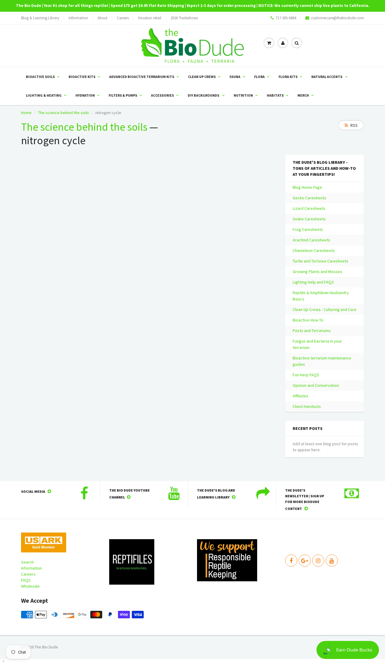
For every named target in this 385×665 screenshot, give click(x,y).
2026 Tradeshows (184, 17)
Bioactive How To (308, 320)
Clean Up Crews (202, 76)
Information (78, 17)
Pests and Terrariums (312, 330)
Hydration (85, 95)
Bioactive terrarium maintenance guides (322, 361)
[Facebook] (291, 561)
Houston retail (149, 17)
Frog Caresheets (308, 229)
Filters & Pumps (123, 95)
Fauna (234, 76)
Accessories (162, 95)
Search (27, 562)
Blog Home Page (307, 187)
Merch (303, 95)
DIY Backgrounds (204, 95)
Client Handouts (307, 406)
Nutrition (243, 95)
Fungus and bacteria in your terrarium (317, 344)
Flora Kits (288, 76)
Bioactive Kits (82, 76)
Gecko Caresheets (309, 197)
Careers (123, 17)
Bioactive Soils (40, 76)
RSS (354, 125)
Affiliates (300, 396)
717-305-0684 (286, 17)
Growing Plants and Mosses (317, 271)
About (102, 17)
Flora (259, 76)
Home (26, 112)
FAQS (26, 580)
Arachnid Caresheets (311, 240)
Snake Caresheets (309, 219)
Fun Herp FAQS (306, 375)
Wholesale (30, 586)
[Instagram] (318, 561)
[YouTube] (332, 561)
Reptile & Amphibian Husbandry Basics (321, 296)
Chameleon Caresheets (314, 250)
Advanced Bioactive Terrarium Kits (141, 76)
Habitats (275, 95)
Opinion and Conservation (316, 385)
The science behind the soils (63, 112)
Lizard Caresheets (309, 208)
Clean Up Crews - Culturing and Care (324, 309)
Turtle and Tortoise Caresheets (320, 261)
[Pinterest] (305, 561)
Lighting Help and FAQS (313, 282)
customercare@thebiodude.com (337, 17)
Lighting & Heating (44, 95)
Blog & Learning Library (40, 17)
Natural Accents (327, 76)
